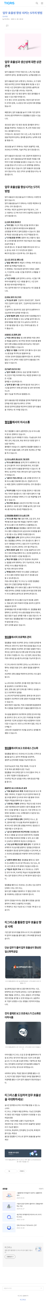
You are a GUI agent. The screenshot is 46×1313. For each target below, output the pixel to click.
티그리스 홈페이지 (23, 1296)
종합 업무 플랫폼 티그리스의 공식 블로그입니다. (19, 1251)
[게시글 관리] (14, 1171)
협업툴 (8, 422)
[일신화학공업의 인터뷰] (23, 978)
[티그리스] (9, 3)
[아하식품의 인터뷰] (23, 1044)
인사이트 (5, 16)
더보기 (41, 1188)
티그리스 (8, 1247)
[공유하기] (12, 1171)
